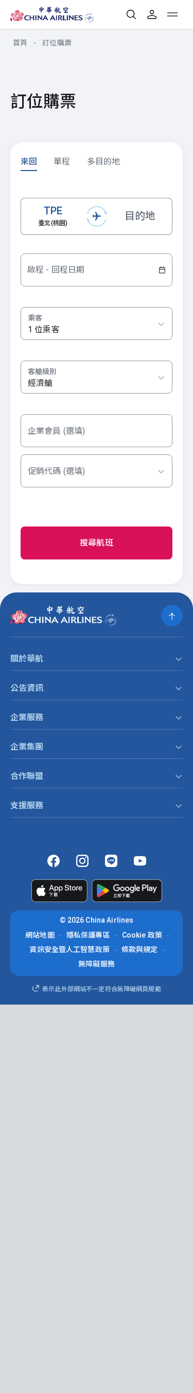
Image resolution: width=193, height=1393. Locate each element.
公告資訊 (27, 688)
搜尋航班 (96, 543)
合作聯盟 (27, 776)
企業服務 (27, 717)
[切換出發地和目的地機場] (97, 216)
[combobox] (96, 378)
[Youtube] (140, 861)
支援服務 (27, 805)
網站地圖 (40, 935)
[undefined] (44, 14)
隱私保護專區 (88, 935)
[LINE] (111, 861)
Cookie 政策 (142, 935)
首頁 (20, 43)
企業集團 (27, 747)
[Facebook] (53, 861)
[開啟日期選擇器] (162, 270)
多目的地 (103, 161)
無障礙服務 (96, 964)
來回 (29, 161)
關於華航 (27, 659)
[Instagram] (82, 861)
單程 (62, 161)
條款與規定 (139, 949)
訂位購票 (57, 43)
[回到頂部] (172, 615)
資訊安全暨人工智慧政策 (69, 949)
